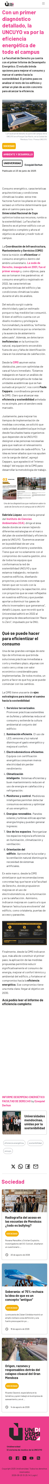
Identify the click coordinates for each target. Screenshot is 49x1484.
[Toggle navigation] (43, 3)
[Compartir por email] (35, 1166)
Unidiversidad (12, 163)
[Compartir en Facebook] (28, 1166)
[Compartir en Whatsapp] (20, 1166)
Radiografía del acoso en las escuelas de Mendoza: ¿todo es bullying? (23, 1221)
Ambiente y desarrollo (18, 154)
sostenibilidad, (35, 1143)
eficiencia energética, (14, 1143)
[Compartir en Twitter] (13, 1166)
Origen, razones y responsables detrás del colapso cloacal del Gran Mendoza (22, 1372)
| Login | (34, 1475)
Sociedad (9, 145)
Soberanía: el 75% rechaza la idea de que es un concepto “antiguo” (24, 1295)
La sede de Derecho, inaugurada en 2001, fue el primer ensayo (23, 267)
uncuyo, (8, 1151)
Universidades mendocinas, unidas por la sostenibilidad (34, 1122)
